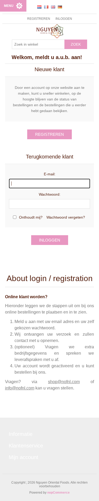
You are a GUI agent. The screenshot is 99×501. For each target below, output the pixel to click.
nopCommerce (58, 492)
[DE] (60, 7)
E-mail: (49, 174)
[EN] (53, 7)
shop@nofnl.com (64, 381)
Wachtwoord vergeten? (65, 217)
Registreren (38, 19)
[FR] (46, 7)
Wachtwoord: (49, 194)
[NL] (39, 7)
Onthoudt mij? (31, 217)
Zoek (76, 44)
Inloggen (63, 19)
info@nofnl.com (19, 388)
